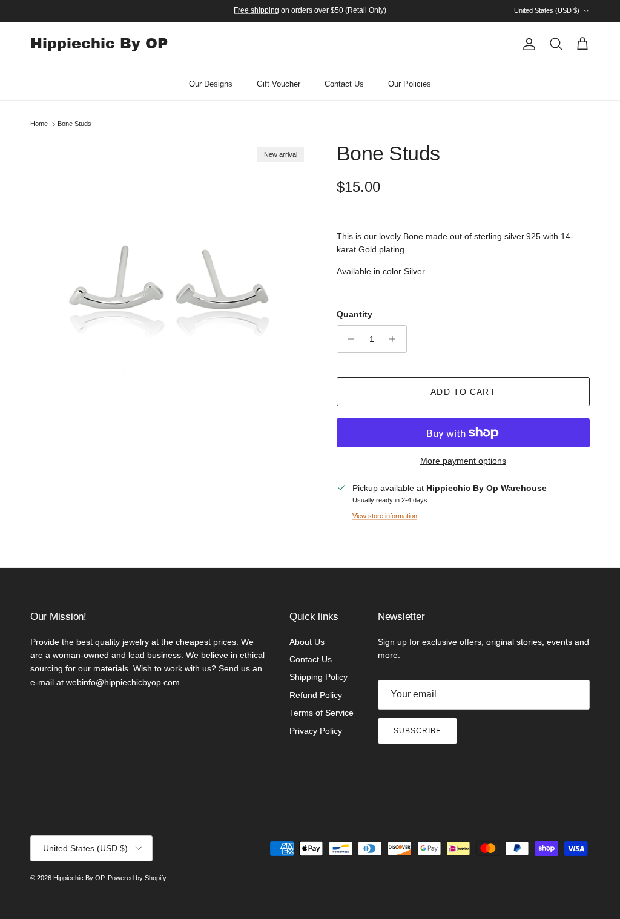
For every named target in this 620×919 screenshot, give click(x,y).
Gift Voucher (278, 83)
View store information (384, 515)
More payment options (463, 461)
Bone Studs (74, 124)
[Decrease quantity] (347, 339)
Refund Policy (315, 695)
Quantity (354, 314)
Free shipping (256, 10)
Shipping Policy (318, 677)
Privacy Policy (315, 731)
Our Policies (409, 83)
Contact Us (344, 83)
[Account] (526, 44)
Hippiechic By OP (78, 877)
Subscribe (417, 730)
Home (39, 124)
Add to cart (462, 392)
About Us (307, 642)
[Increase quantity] (395, 339)
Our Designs (210, 83)
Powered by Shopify (137, 877)
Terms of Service (321, 712)
